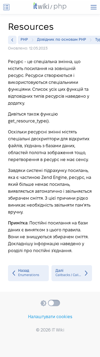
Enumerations (28, 273)
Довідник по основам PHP (61, 40)
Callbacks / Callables (71, 273)
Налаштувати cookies (50, 317)
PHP (24, 40)
